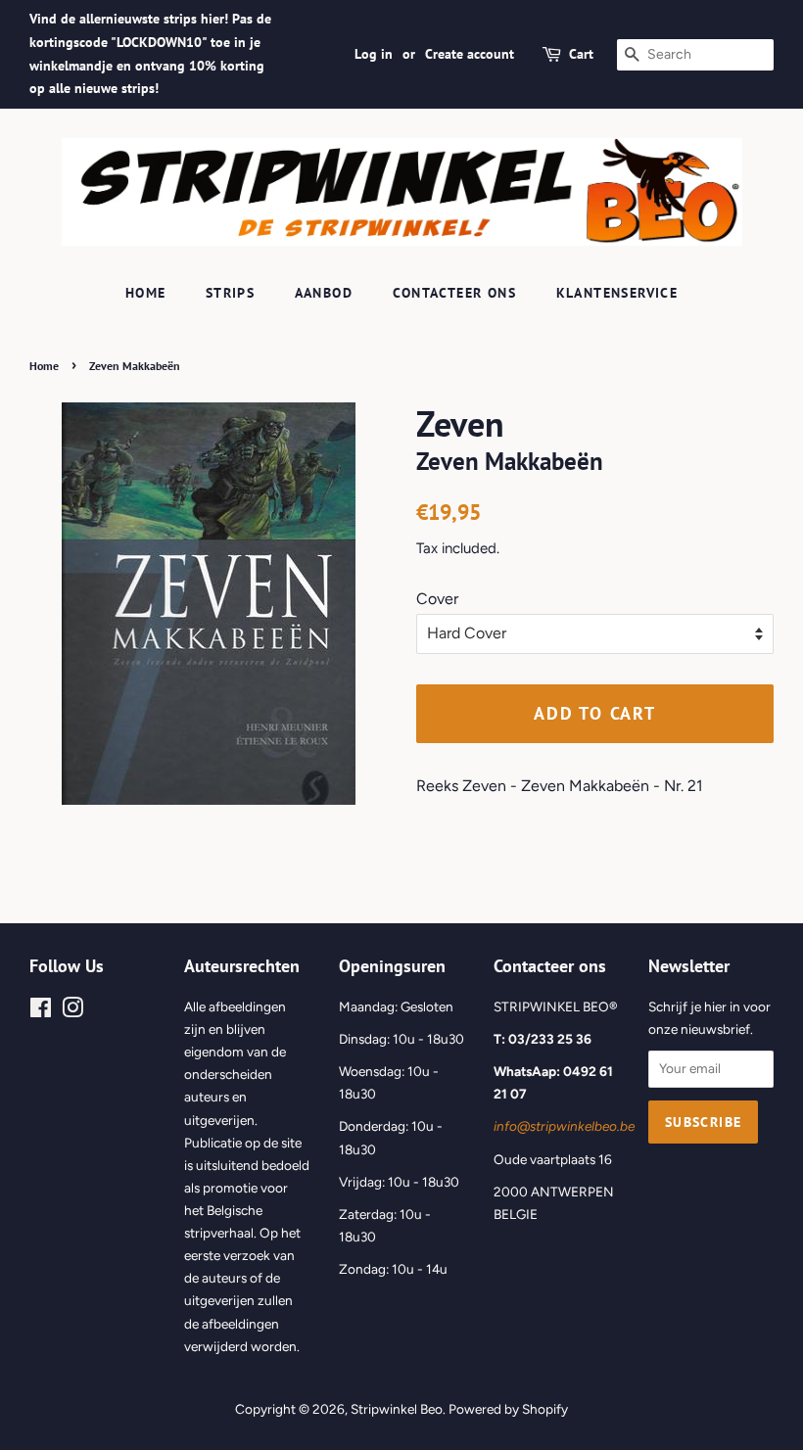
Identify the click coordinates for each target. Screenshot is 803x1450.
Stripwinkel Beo (397, 1409)
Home (145, 293)
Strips (230, 293)
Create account (469, 54)
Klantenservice (617, 293)
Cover (437, 598)
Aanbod (324, 293)
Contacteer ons (455, 293)
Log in (373, 54)
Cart (581, 54)
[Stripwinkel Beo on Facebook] (40, 1011)
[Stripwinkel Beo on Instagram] (72, 1011)
